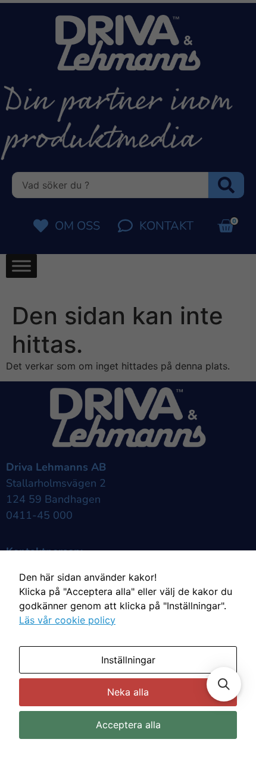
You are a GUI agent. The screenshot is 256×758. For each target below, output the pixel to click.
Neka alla (128, 692)
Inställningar (128, 660)
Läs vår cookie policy (67, 620)
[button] (224, 684)
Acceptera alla (128, 725)
